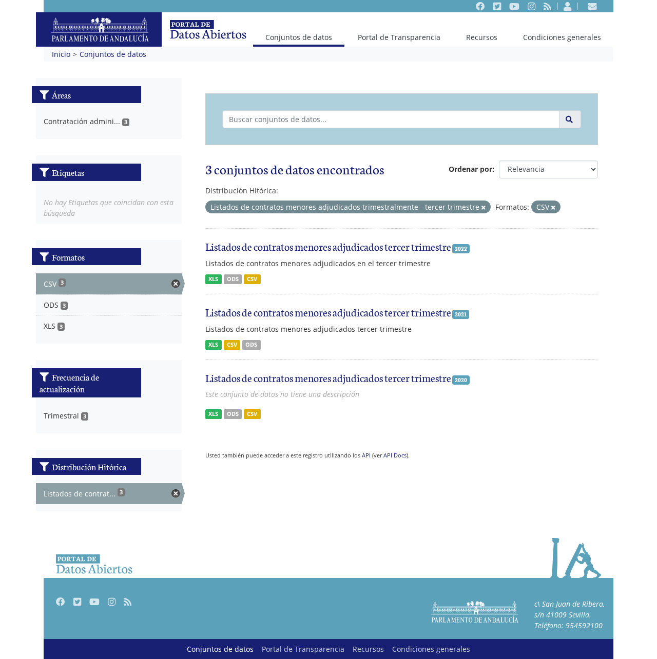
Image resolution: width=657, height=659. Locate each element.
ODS (233, 279)
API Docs (395, 455)
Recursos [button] (481, 37)
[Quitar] (483, 207)
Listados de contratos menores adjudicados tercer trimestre (328, 246)
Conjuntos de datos (298, 37)
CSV (252, 279)
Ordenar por (470, 169)
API (366, 455)
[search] (570, 119)
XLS (213, 279)
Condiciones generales (562, 37)
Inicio (61, 54)
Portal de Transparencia (399, 37)
